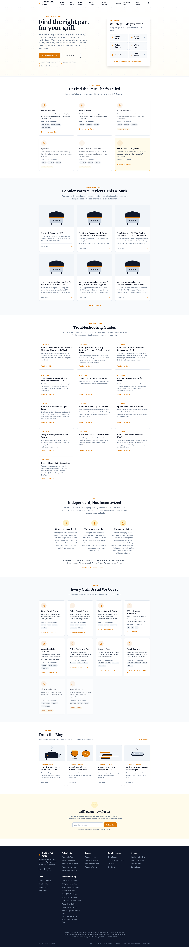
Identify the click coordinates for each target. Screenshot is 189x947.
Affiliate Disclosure (134, 943)
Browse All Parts (48, 55)
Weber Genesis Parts (68, 860)
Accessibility (146, 943)
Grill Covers (112, 867)
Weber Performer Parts (69, 870)
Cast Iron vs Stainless (138, 857)
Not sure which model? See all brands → (128, 61)
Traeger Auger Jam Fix (69, 907)
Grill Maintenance (136, 864)
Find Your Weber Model (69, 916)
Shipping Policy (44, 884)
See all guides (93, 306)
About (91, 943)
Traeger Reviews (90, 857)
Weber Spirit (80, 3)
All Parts (72, 3)
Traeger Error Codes (68, 904)
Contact (98, 943)
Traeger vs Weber (91, 867)
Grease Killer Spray (45, 880)
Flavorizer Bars (126, 3)
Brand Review (112, 857)
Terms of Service (120, 943)
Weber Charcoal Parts (69, 867)
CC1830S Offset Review (116, 860)
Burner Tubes (137, 3)
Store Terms (43, 890)
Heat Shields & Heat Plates (70, 887)
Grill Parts (111, 864)
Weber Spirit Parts (67, 857)
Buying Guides (136, 867)
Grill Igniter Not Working (69, 884)
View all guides (142, 739)
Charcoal (117, 3)
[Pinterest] (49, 869)
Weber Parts (62, 3)
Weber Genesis (91, 3)
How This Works (71, 55)
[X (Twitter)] (40, 869)
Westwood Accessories (92, 864)
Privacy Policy (107, 943)
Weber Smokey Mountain (70, 864)
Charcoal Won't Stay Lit (69, 897)
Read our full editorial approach (93, 568)
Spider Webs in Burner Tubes (71, 900)
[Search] (148, 3)
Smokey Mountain (104, 3)
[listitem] (119, 37)
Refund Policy (43, 887)
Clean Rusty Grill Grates (69, 880)
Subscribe (110, 825)
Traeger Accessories (92, 860)
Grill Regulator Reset (68, 890)
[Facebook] (44, 869)
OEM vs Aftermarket (137, 860)
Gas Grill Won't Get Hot (69, 894)
